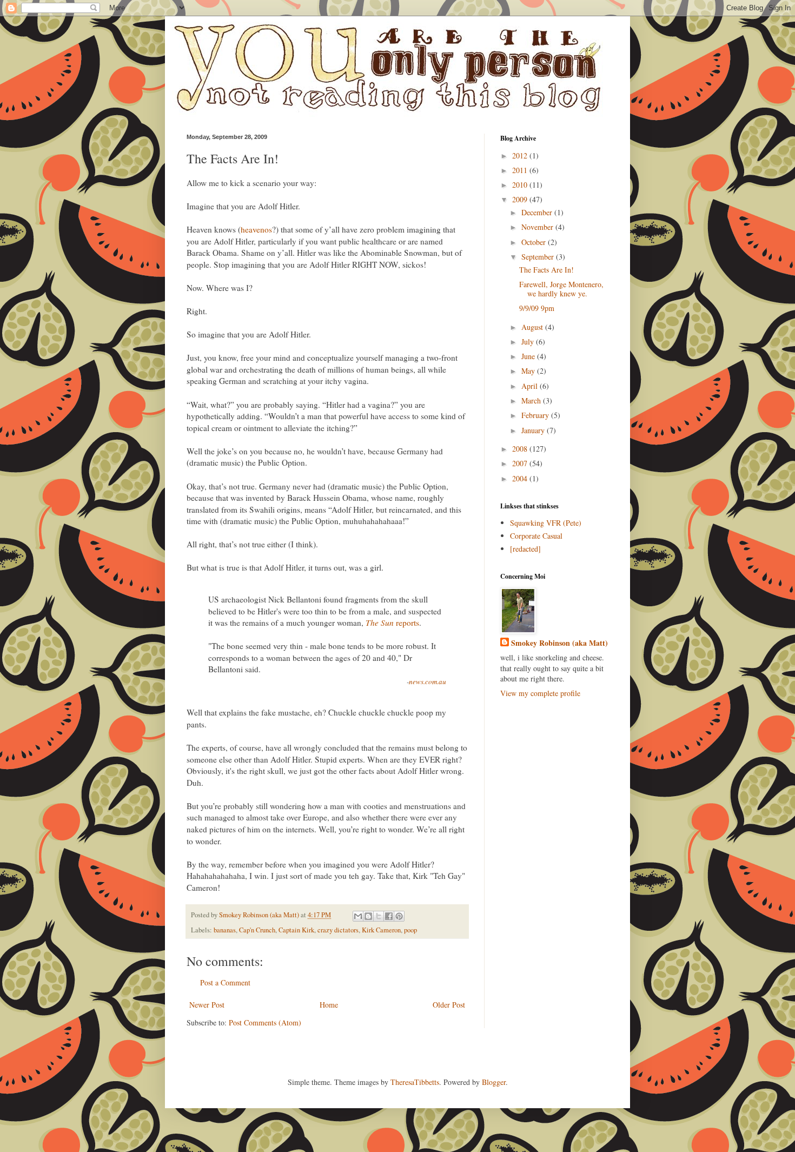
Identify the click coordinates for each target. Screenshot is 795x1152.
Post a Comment (225, 982)
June (529, 356)
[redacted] (525, 549)
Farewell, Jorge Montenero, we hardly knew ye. (561, 289)
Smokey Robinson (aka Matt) (559, 643)
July (528, 341)
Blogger (494, 1082)
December (537, 212)
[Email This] (358, 916)
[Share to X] (378, 916)
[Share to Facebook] (388, 916)
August (533, 327)
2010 (520, 185)
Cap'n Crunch (257, 930)
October (534, 242)
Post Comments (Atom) (265, 1022)
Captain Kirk (296, 930)
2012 (520, 155)
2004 (520, 478)
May (529, 371)
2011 (520, 170)
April (530, 386)
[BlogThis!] (368, 916)
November (538, 227)
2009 (520, 199)
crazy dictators (338, 930)
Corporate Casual (536, 536)
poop (410, 930)
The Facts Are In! (546, 269)
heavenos (256, 229)
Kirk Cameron (381, 930)
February (536, 415)
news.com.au (427, 681)
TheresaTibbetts (414, 1082)
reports (392, 622)
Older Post (449, 1004)
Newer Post (206, 1004)
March (532, 400)
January (534, 430)
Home (329, 1004)
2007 (520, 463)
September (538, 256)
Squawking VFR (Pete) (545, 523)
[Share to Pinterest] (399, 916)
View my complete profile (540, 693)
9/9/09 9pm (536, 308)
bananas (225, 930)
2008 (520, 448)
